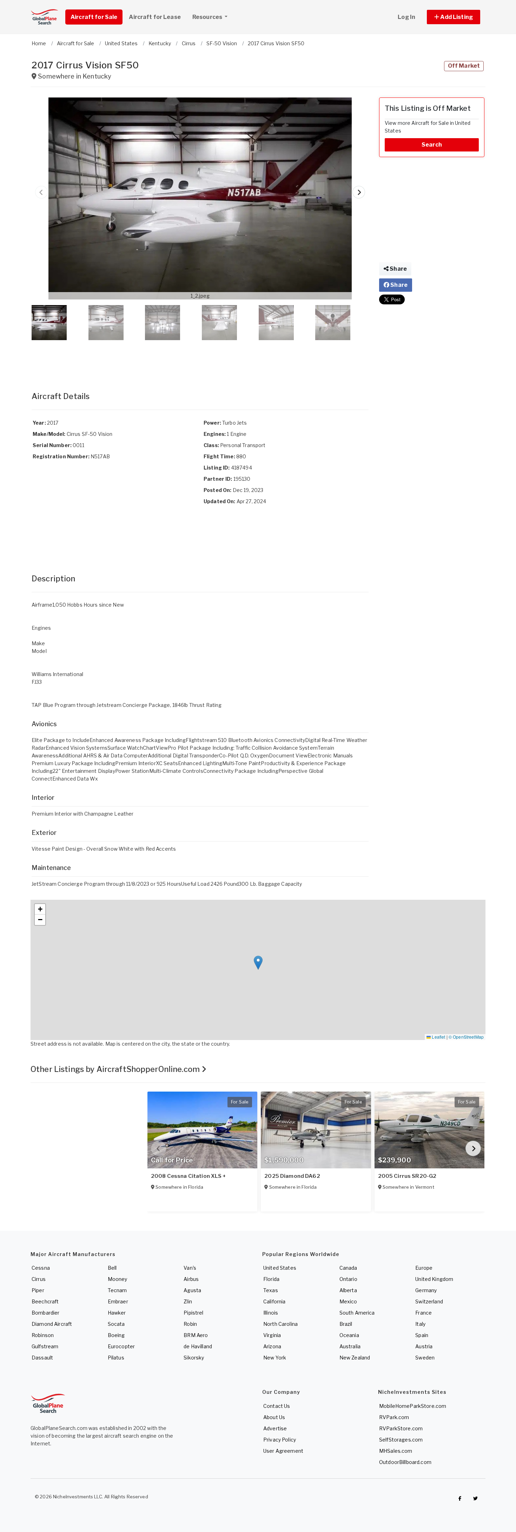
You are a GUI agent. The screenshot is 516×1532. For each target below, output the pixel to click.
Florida (271, 1279)
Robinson (43, 1335)
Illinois (270, 1313)
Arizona (272, 1346)
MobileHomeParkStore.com (412, 1406)
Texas (270, 1290)
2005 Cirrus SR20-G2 (407, 1176)
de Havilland (198, 1346)
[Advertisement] (200, 358)
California (274, 1301)
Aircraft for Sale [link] (94, 17)
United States (279, 1268)
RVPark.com (394, 1417)
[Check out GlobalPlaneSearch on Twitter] (475, 1498)
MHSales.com (395, 1451)
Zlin (188, 1301)
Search (432, 144)
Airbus (191, 1279)
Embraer (118, 1301)
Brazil (345, 1324)
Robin (190, 1324)
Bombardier (45, 1313)
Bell (112, 1268)
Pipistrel (193, 1313)
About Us (274, 1417)
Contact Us (276, 1406)
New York (274, 1358)
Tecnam (117, 1290)
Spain (421, 1335)
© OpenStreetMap (466, 1037)
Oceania (349, 1335)
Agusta (192, 1290)
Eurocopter (121, 1346)
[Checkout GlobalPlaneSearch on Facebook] (459, 1498)
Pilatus (116, 1358)
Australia (349, 1346)
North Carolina (280, 1324)
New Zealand (354, 1358)
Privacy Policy (279, 1440)
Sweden (425, 1358)
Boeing (116, 1335)
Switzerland (429, 1301)
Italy (420, 1324)
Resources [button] (207, 17)
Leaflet (438, 1037)
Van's (190, 1268)
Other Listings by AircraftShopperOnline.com (116, 1069)
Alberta (348, 1290)
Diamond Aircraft (52, 1324)
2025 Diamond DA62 (292, 1176)
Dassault (42, 1358)
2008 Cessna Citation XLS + (188, 1176)
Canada (348, 1268)
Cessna (41, 1268)
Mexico (348, 1301)
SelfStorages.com (401, 1440)
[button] (453, 17)
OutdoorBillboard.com (405, 1462)
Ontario (348, 1279)
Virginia (272, 1335)
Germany (426, 1290)
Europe (423, 1268)
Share (398, 268)
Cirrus (39, 1279)
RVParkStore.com (401, 1428)
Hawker (117, 1313)
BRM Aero (196, 1335)
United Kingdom (434, 1279)
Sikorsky (194, 1358)
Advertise (275, 1428)
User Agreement (283, 1451)
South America (357, 1313)
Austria (423, 1346)
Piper (38, 1290)
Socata (116, 1324)
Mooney (117, 1279)
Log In (406, 17)
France (423, 1313)
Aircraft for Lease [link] (155, 17)
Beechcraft (45, 1301)
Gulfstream (45, 1346)
